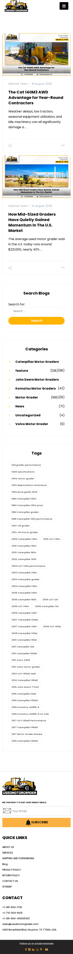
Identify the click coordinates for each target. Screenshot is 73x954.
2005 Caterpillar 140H (24, 592)
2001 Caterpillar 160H (23, 552)
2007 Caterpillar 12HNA (24, 619)
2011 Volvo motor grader (25, 666)
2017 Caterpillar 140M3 (24, 727)
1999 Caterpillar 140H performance (31, 518)
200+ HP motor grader (24, 532)
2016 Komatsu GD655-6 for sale (30, 714)
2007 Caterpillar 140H (24, 626)
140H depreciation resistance (29, 485)
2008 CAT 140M (52, 626)
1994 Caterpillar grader (25, 512)
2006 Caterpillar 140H (24, 612)
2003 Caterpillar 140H (24, 572)
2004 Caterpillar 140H (24, 586)
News (19, 406)
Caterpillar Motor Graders (37, 361)
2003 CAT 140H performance (28, 566)
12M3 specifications (23, 471)
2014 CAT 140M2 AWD (23, 673)
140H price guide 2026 (24, 491)
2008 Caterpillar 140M (24, 633)
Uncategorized (27, 415)
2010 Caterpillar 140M (24, 639)
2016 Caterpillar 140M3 (24, 700)
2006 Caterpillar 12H (47, 606)
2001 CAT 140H (51, 539)
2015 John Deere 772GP (25, 687)
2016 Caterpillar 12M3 (23, 693)
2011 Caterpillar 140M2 (24, 653)
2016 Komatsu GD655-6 (25, 707)
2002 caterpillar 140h (23, 559)
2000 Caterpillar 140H (24, 539)
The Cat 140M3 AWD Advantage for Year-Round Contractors (35, 97)
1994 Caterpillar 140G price (27, 505)
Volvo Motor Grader (31, 424)
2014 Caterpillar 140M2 (24, 680)
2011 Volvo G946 (20, 660)
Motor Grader (26, 397)
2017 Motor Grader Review (26, 734)
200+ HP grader (20, 525)
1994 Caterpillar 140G (23, 498)
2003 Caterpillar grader (25, 579)
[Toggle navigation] (64, 6)
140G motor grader (22, 478)
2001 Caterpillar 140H (23, 545)
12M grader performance (26, 465)
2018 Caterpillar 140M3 (24, 740)
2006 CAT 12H (50, 599)
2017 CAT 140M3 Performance (28, 720)
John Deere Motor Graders (37, 379)
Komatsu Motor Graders (35, 388)
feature (21, 370)
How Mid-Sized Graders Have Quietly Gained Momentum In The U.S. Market (32, 222)
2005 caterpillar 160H (23, 599)
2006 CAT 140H (20, 606)
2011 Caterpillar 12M (22, 646)
